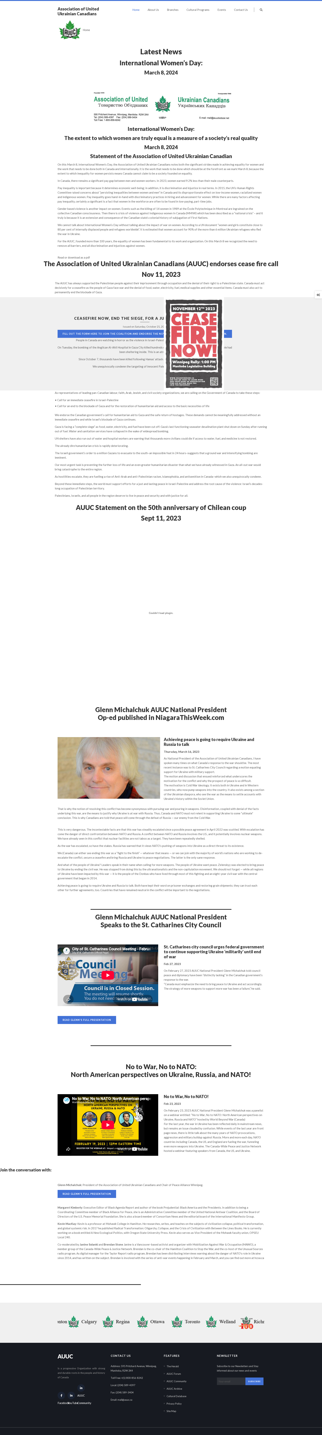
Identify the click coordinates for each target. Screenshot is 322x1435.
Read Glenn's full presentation (87, 1019)
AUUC (65, 1356)
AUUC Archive (174, 1388)
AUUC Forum (174, 1373)
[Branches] (79, 1322)
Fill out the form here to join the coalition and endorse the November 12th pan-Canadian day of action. (145, 333)
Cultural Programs (198, 9)
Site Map (171, 1411)
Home (86, 30)
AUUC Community (81, 1399)
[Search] (259, 9)
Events (221, 9)
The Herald (173, 1366)
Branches (173, 9)
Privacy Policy (174, 1403)
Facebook (61, 1403)
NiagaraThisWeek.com (190, 717)
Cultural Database (176, 1396)
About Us (153, 9)
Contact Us (241, 9)
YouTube (71, 1403)
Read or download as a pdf (74, 257)
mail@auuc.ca (125, 1399)
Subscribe (254, 1381)
